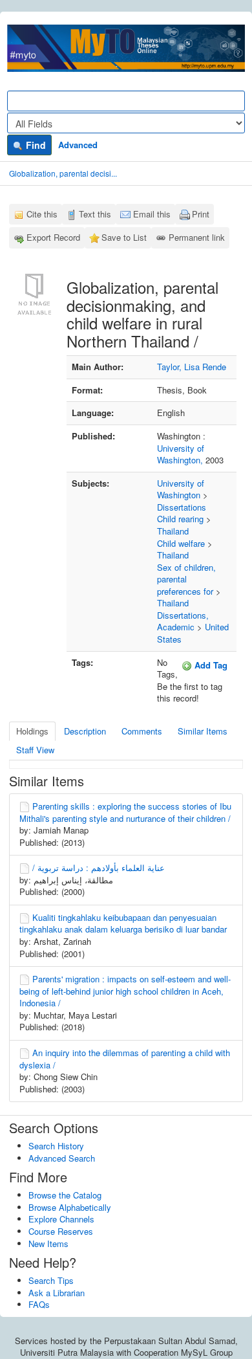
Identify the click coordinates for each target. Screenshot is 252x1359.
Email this (152, 214)
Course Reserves (60, 1231)
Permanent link (197, 237)
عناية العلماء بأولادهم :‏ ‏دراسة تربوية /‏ (98, 867)
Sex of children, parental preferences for (186, 579)
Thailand (173, 531)
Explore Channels (61, 1219)
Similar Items (202, 731)
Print (200, 214)
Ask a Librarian (56, 1293)
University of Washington (180, 489)
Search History (56, 1146)
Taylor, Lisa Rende (191, 366)
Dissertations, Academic (183, 621)
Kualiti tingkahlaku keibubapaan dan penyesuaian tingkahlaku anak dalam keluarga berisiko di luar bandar (123, 923)
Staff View (35, 750)
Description (85, 731)
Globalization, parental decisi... (63, 173)
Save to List (124, 237)
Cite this (42, 214)
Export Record (53, 237)
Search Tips (51, 1280)
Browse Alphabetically (69, 1207)
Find (34, 144)
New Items (48, 1243)
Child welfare (181, 543)
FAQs (39, 1304)
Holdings (32, 731)
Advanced (78, 144)
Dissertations (181, 507)
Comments (141, 731)
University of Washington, (181, 454)
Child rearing (180, 519)
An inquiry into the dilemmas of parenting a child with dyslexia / (124, 1058)
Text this (95, 214)
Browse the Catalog (64, 1195)
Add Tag (209, 665)
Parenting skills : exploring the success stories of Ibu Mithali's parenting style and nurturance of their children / (125, 812)
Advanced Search (61, 1158)
